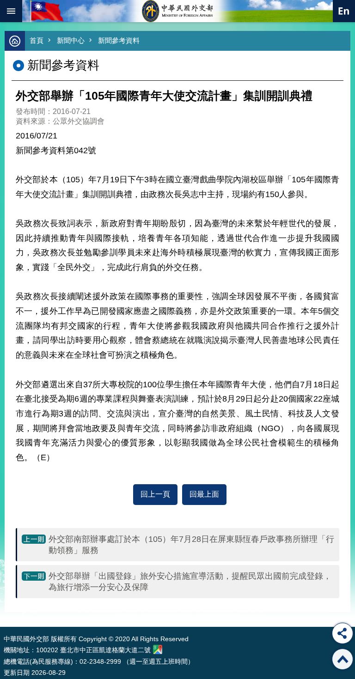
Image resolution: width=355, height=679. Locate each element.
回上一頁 (155, 494)
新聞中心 (71, 40)
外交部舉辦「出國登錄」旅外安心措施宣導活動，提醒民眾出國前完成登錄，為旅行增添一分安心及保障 (190, 581)
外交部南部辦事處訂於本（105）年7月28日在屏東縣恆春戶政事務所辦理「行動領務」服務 (191, 545)
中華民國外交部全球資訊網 (177, 11)
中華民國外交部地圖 (157, 649)
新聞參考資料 (119, 40)
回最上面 (204, 494)
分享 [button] (342, 633)
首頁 (36, 40)
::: (5, 609)
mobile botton (11, 11)
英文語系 (344, 11)
